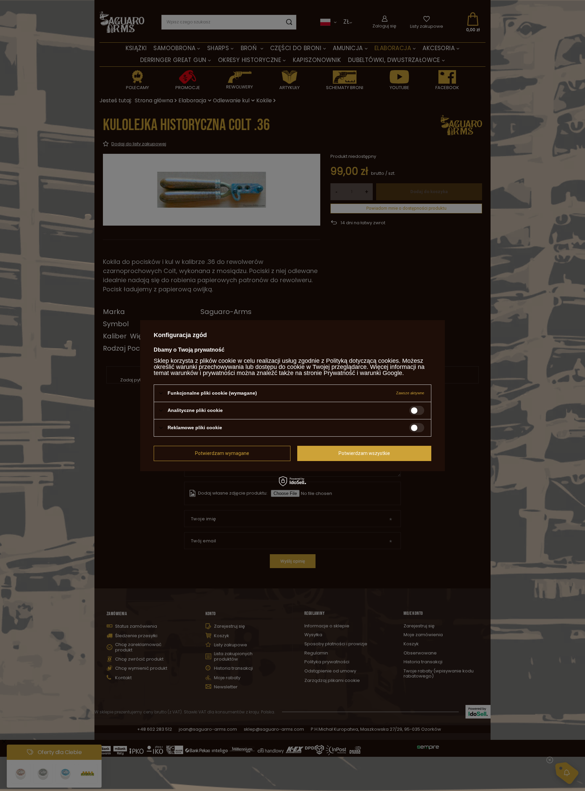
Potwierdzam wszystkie (364, 453)
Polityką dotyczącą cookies (362, 360)
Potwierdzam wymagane (222, 453)
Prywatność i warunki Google (363, 372)
